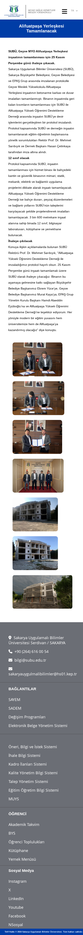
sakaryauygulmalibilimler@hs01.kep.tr (43, 673)
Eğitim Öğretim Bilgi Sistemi (34, 790)
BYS (12, 833)
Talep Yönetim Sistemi (28, 781)
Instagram (18, 881)
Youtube (16, 907)
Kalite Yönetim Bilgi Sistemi (33, 772)
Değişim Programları (27, 716)
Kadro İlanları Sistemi (28, 764)
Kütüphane (18, 850)
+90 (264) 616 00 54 (31, 651)
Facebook (17, 915)
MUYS (14, 798)
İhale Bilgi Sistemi (24, 755)
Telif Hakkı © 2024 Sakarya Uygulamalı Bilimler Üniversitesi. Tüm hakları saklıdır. (44, 932)
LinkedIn (16, 898)
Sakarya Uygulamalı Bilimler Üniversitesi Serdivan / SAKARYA (37, 640)
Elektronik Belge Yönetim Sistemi (38, 725)
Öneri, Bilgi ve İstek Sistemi (33, 746)
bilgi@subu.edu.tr (29, 660)
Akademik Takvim (24, 824)
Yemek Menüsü (22, 859)
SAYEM (14, 699)
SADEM (15, 708)
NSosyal (16, 924)
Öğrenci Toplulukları (26, 841)
